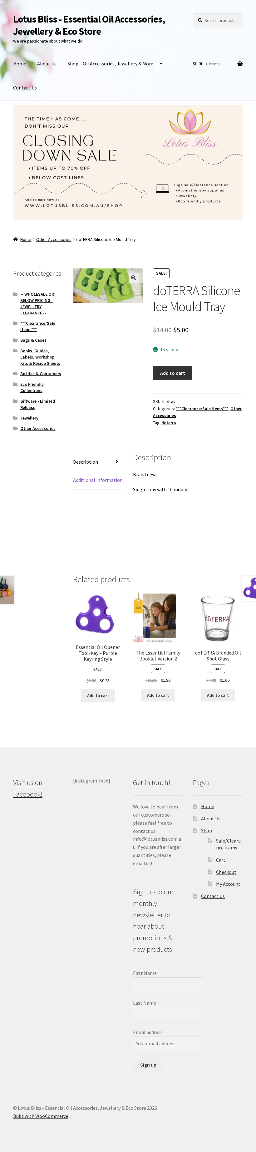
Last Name (144, 1003)
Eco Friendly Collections (32, 387)
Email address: (148, 1032)
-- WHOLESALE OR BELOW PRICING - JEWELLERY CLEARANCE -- (37, 303)
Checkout (226, 872)
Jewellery (29, 418)
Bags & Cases (33, 340)
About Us (47, 63)
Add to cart (172, 373)
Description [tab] (85, 462)
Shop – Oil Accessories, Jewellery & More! (111, 63)
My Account (228, 884)
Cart (220, 860)
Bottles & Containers (40, 373)
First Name (145, 973)
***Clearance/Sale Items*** (202, 408)
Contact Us (25, 87)
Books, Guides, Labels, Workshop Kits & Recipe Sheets (40, 357)
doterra (168, 423)
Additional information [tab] (98, 480)
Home (19, 63)
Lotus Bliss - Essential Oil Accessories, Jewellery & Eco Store (89, 25)
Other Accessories (53, 239)
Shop (206, 830)
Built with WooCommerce (40, 1116)
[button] (134, 278)
